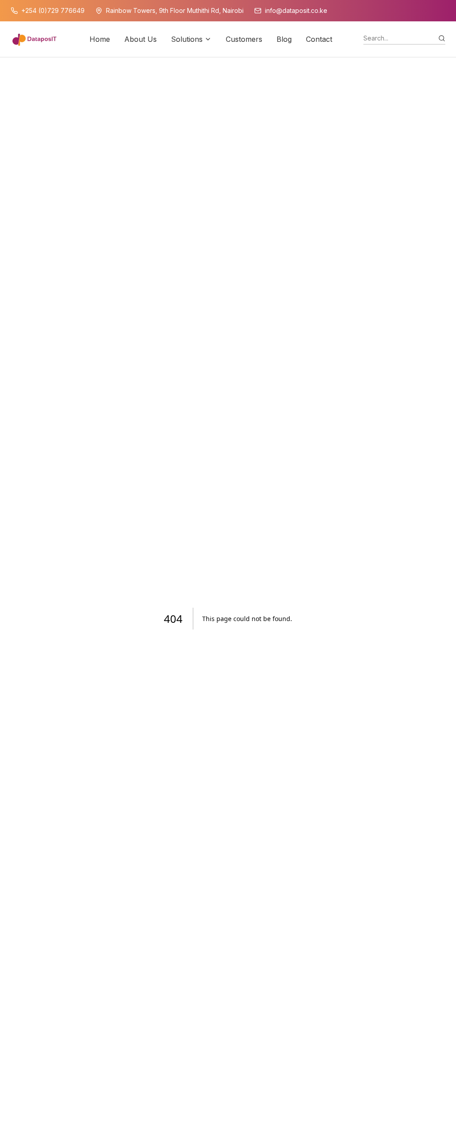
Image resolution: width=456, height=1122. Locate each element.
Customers (244, 39)
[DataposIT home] (34, 39)
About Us (140, 39)
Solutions (187, 39)
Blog (284, 39)
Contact (319, 39)
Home (100, 39)
